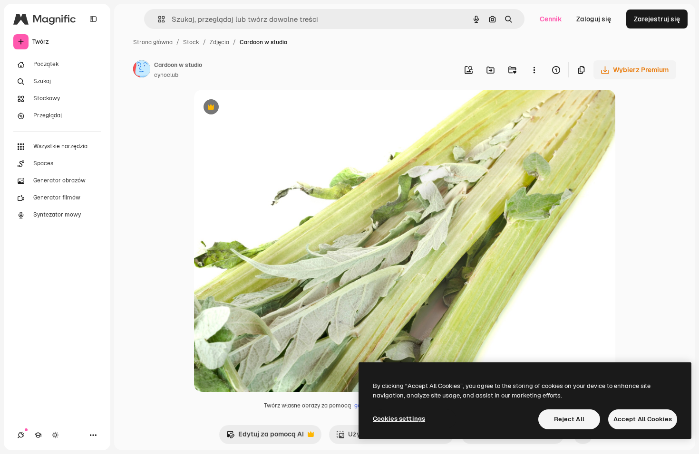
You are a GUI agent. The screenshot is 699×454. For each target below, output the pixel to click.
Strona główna (153, 42)
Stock (191, 42)
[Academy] (38, 435)
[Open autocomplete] (158, 19)
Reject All (569, 419)
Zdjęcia (219, 42)
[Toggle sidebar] (93, 19)
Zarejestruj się (657, 19)
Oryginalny (260, 108)
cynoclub (166, 75)
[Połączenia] (21, 435)
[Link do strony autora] (141, 70)
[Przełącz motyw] (55, 435)
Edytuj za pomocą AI (265, 437)
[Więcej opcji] (534, 69)
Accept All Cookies (642, 419)
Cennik (551, 19)
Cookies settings (399, 419)
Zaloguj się (593, 19)
